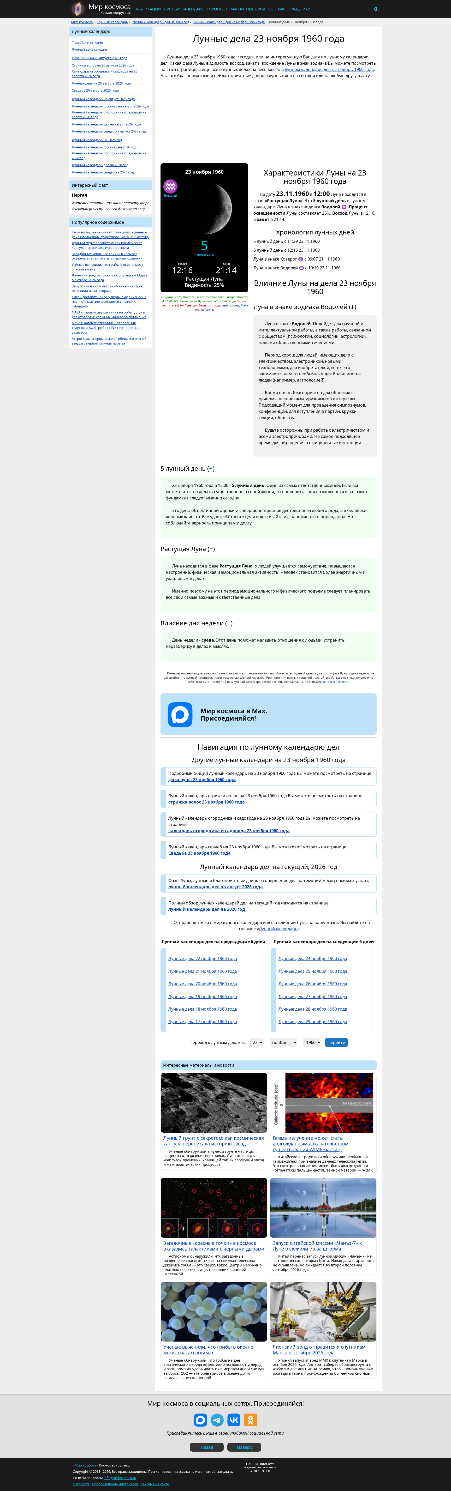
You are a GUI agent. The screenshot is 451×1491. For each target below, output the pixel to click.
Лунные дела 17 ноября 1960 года (202, 1021)
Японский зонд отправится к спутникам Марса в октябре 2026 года (109, 277)
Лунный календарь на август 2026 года (103, 99)
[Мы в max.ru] (230, 727)
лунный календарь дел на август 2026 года (215, 887)
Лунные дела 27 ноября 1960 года (312, 996)
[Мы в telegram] (217, 1420)
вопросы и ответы (335, 682)
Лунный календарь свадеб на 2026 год (103, 172)
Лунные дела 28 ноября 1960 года (312, 1009)
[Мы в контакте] (234, 1420)
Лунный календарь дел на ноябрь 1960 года (229, 22)
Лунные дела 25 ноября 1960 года (312, 971)
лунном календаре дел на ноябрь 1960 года (329, 69)
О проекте (81, 1484)
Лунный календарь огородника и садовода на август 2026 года (109, 114)
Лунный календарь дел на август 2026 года (106, 124)
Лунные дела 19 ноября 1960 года (202, 996)
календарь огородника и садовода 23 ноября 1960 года (229, 831)
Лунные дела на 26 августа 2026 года (101, 83)
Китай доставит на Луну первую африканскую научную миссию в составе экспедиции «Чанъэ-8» (109, 302)
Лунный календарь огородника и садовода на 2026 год (109, 155)
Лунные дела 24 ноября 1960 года (312, 958)
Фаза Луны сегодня (87, 42)
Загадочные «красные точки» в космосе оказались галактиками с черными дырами (107, 256)
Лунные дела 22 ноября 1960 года (202, 958)
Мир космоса (82, 22)
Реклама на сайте (155, 1484)
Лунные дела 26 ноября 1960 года (312, 984)
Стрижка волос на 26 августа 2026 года (103, 65)
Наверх (244, 1447)
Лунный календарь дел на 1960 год (161, 22)
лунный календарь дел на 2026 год (206, 909)
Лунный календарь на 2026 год (97, 140)
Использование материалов (115, 1484)
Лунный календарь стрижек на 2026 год (104, 147)
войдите (207, 309)
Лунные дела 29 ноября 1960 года (312, 1021)
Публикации (147, 9)
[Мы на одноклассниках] (251, 1420)
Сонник (276, 9)
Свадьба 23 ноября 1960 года (199, 853)
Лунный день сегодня (89, 49)
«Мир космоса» (85, 1465)
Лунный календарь (184, 9)
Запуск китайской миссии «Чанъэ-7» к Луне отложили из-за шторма (107, 288)
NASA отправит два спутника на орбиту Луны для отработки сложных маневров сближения (109, 314)
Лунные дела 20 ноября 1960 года (202, 984)
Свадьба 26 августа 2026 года (95, 90)
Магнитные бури (247, 9)
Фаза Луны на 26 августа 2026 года (99, 58)
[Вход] (374, 9)
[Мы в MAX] (200, 1420)
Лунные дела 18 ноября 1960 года (202, 1009)
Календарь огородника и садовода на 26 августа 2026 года (104, 73)
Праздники (299, 9)
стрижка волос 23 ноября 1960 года (206, 802)
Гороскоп (217, 9)
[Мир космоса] (78, 9)
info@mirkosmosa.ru (120, 1477)
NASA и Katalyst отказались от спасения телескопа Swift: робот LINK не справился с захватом (106, 328)
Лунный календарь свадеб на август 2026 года (109, 131)
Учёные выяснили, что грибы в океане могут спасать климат (108, 266)
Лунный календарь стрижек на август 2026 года (110, 106)
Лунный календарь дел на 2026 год (100, 165)
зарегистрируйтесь (234, 305)
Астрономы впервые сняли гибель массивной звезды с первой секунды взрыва (109, 341)
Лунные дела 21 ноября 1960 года (202, 971)
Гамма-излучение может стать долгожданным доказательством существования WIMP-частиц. (110, 234)
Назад (207, 1447)
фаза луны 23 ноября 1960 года (202, 779)
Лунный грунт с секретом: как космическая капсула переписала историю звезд (107, 245)
